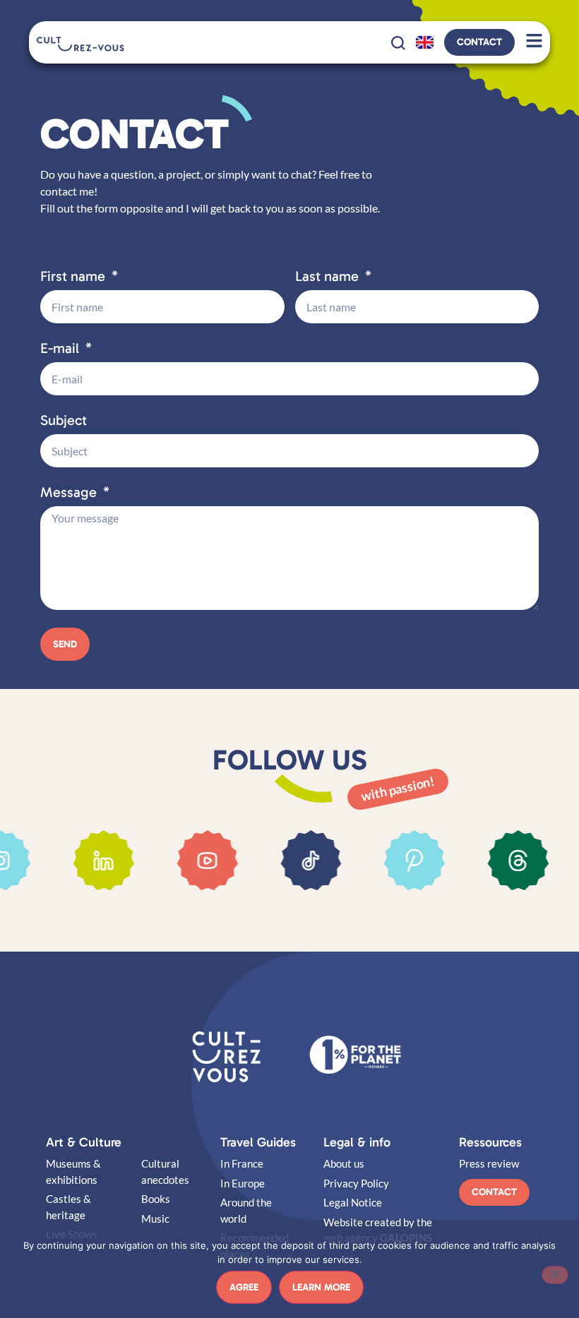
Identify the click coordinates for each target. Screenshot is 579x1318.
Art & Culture (83, 1142)
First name (74, 276)
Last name (328, 276)
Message (70, 493)
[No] (555, 1275)
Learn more (321, 1287)
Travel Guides (258, 1142)
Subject (63, 421)
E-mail (61, 349)
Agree (243, 1287)
